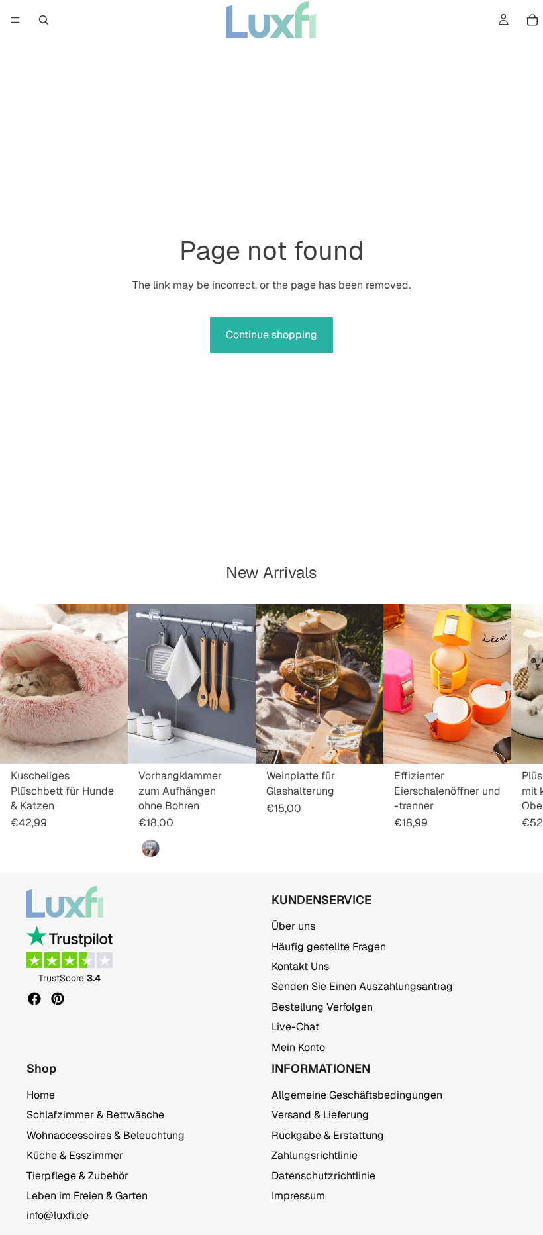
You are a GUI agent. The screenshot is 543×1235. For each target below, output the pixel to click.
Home (40, 1095)
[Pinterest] (58, 999)
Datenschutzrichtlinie (323, 1176)
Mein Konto (298, 1047)
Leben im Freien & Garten (87, 1196)
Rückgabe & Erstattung (328, 1135)
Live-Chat (295, 1027)
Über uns (293, 926)
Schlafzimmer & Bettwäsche (95, 1115)
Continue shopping (271, 335)
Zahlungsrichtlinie (315, 1155)
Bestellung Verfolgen (322, 1007)
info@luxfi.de (57, 1216)
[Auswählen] (107, 743)
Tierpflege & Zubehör (77, 1176)
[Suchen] (43, 19)
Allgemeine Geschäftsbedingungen (357, 1095)
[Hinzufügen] (235, 743)
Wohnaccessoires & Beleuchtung (105, 1135)
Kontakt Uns (300, 966)
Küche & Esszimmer (74, 1155)
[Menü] (15, 20)
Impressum (298, 1196)
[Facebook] (34, 999)
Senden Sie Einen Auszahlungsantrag (362, 987)
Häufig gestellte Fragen (329, 947)
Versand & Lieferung (320, 1115)
